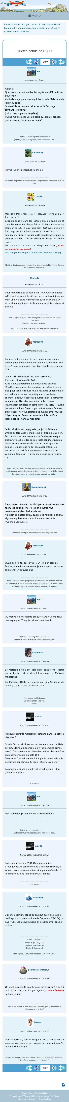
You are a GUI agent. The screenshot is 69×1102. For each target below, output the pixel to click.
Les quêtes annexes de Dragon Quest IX (38, 28)
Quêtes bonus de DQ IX (16, 31)
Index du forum (12, 24)
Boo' (39, 71)
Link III (39, 197)
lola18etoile (37, 652)
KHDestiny (35, 1096)
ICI (14, 169)
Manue (37, 1022)
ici (41, 1043)
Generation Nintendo (26, 1099)
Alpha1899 (38, 342)
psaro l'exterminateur (38, 970)
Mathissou (38, 898)
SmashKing (37, 153)
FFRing (25, 1096)
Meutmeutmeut (38, 487)
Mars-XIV (34, 278)
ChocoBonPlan (45, 1099)
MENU (36, 15)
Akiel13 (38, 717)
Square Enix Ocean (51, 1096)
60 (44, 62)
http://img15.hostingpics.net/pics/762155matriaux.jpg (33, 252)
